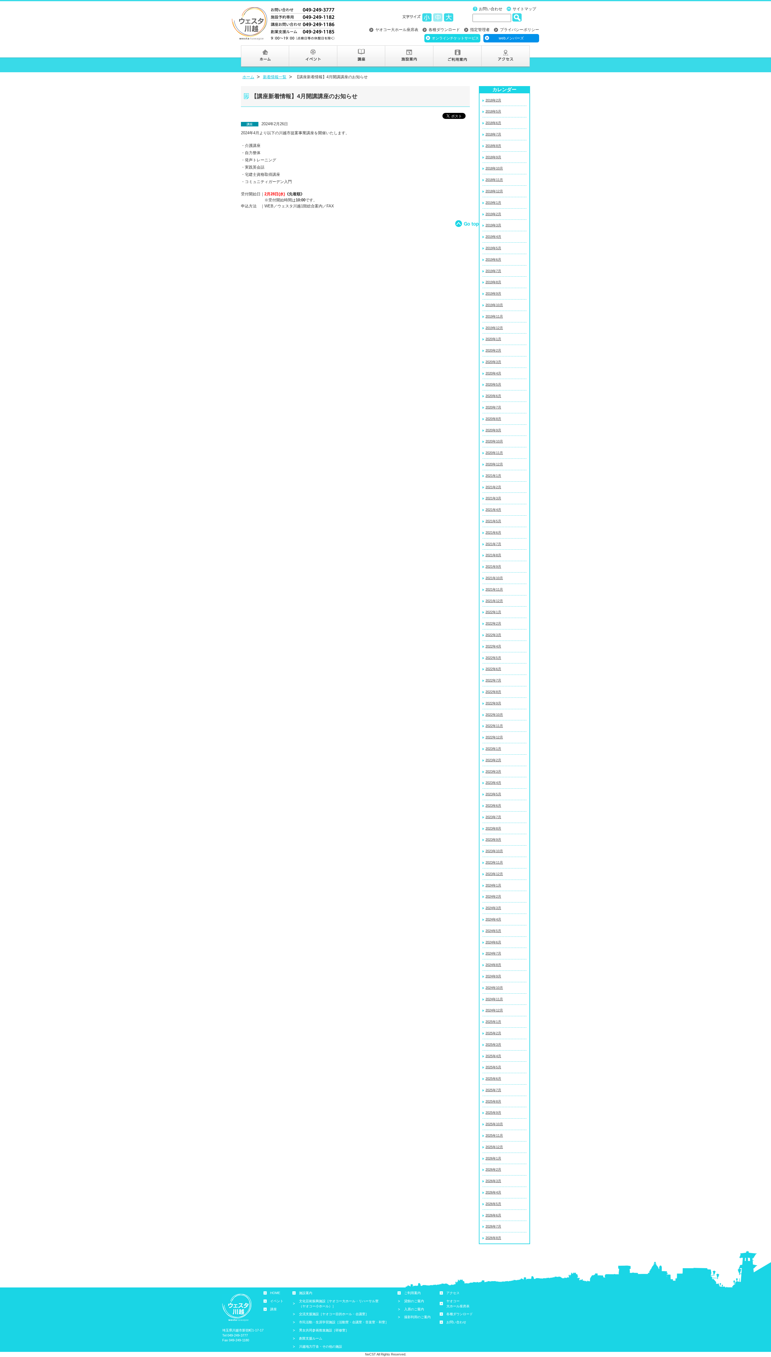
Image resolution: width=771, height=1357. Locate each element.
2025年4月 (493, 1056)
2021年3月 (493, 498)
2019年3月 (493, 225)
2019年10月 (494, 305)
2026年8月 (493, 1238)
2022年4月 (493, 646)
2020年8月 (493, 419)
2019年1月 (493, 202)
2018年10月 (494, 168)
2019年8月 (493, 282)
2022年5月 (493, 658)
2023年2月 (493, 760)
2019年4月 (493, 236)
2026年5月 (493, 1204)
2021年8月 (493, 555)
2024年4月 (493, 919)
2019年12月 (494, 328)
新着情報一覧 (274, 77)
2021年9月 (493, 566)
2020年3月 (493, 362)
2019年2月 (493, 214)
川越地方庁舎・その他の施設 (320, 1346)
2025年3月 (493, 1044)
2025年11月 (494, 1135)
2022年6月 (493, 669)
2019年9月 (493, 293)
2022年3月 (493, 635)
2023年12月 (494, 874)
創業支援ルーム (310, 1338)
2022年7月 (493, 680)
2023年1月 (493, 748)
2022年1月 (493, 612)
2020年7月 (493, 407)
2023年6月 (493, 805)
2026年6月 (493, 1215)
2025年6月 (493, 1078)
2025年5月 (493, 1067)
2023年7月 (493, 817)
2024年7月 (493, 953)
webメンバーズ (511, 38)
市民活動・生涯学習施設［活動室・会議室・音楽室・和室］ (344, 1322)
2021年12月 (494, 601)
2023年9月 (493, 839)
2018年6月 (493, 123)
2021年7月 (493, 544)
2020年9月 (493, 430)
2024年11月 (494, 999)
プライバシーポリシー (519, 29)
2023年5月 (493, 794)
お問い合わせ (490, 9)
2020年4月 (493, 373)
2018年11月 (494, 180)
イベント (276, 1301)
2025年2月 (493, 1033)
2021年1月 (493, 475)
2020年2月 (493, 350)
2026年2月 (493, 1169)
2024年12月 (494, 1010)
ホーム (248, 77)
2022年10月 (494, 714)
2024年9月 (493, 976)
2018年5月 (493, 111)
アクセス (453, 1293)
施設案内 (305, 1293)
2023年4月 (493, 782)
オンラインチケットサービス (455, 38)
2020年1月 (493, 339)
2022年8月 (493, 692)
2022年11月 (494, 726)
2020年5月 (493, 384)
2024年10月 (494, 987)
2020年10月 (494, 441)
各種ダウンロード (444, 29)
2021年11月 (494, 589)
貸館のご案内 (414, 1301)
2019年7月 (493, 271)
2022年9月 (493, 703)
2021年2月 (493, 487)
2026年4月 (493, 1192)
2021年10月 (494, 578)
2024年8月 (493, 965)
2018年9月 (493, 157)
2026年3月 (493, 1181)
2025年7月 (493, 1090)
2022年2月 (493, 623)
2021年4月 (493, 509)
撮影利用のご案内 (417, 1317)
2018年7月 (493, 134)
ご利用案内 (412, 1293)
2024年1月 (493, 885)
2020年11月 (494, 453)
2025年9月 (493, 1112)
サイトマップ (524, 9)
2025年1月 (493, 1021)
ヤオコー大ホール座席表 (396, 29)
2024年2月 (493, 896)
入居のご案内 (414, 1309)
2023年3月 (493, 771)
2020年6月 (493, 396)
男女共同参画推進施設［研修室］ (324, 1330)
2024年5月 (493, 931)
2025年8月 (493, 1101)
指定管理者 (480, 29)
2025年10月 (494, 1124)
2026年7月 (493, 1226)
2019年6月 (493, 259)
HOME (275, 1293)
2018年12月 (494, 191)
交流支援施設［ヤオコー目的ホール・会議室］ (334, 1314)
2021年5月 (493, 521)
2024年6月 (493, 942)
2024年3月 (493, 908)
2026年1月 (493, 1158)
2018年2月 (493, 100)
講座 (273, 1309)
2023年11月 (494, 862)
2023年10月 (494, 851)
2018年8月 (493, 146)
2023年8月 (493, 828)
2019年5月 (493, 248)
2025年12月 (494, 1147)
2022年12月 (494, 737)
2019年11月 (494, 316)
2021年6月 (493, 532)
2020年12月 (494, 464)
